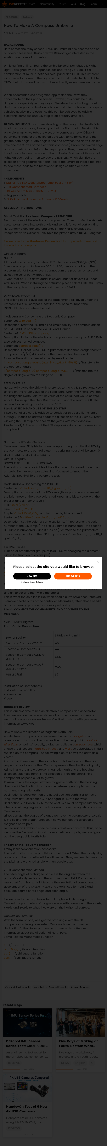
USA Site (32, 576)
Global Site (73, 576)
